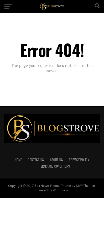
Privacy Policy (79, 159)
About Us (56, 159)
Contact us (36, 159)
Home (18, 159)
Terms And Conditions (54, 166)
